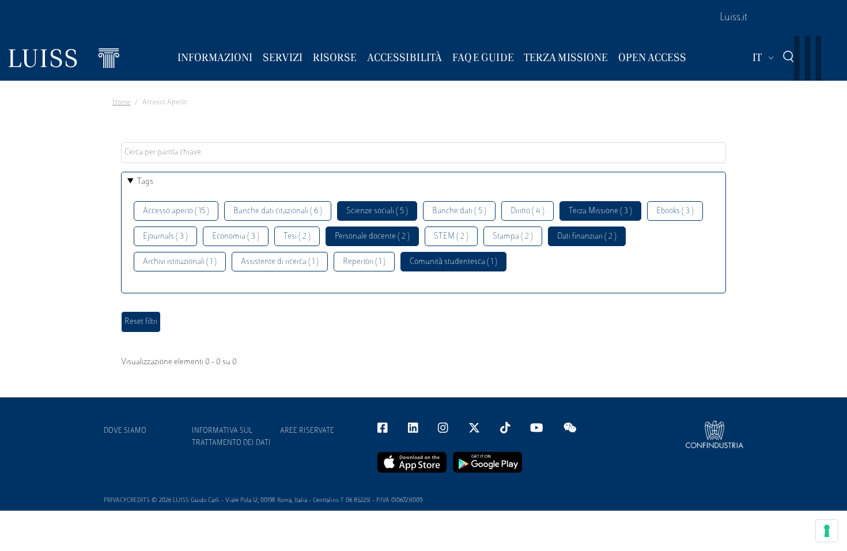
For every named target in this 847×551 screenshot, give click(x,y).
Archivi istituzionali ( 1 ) (180, 262)
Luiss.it (733, 18)
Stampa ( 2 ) (513, 236)
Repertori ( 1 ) (364, 262)
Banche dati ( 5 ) (459, 211)
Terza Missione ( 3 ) (600, 211)
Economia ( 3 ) (235, 236)
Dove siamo (125, 431)
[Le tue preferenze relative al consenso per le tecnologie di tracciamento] (827, 531)
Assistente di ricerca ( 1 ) (280, 262)
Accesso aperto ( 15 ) (176, 211)
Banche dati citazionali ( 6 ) (277, 211)
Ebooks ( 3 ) (675, 211)
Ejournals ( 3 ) (165, 236)
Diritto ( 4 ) (527, 211)
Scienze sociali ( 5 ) (377, 211)
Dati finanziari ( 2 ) (587, 236)
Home (121, 102)
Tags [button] (145, 182)
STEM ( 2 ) (451, 236)
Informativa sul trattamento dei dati (231, 437)
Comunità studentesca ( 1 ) (453, 262)
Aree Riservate (307, 431)
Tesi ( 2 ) (297, 236)
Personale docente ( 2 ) (372, 236)
